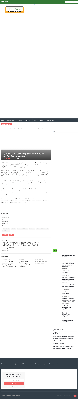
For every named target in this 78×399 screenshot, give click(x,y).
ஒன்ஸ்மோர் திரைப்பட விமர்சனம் (59, 330)
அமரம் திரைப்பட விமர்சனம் (58, 343)
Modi (38, 228)
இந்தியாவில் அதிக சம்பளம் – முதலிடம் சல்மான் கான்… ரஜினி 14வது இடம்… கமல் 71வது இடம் (68, 300)
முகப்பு (2, 120)
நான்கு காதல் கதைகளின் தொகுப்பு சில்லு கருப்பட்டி (67, 320)
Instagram (43, 364)
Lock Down (31, 228)
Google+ (30, 364)
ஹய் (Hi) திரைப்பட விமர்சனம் (59, 333)
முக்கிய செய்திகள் (10, 120)
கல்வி (35, 120)
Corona (13, 228)
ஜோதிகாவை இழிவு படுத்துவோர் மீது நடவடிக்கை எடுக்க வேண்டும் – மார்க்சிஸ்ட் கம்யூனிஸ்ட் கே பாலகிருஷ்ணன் (21, 245)
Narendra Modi (44, 228)
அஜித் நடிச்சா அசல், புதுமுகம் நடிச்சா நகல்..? (68, 255)
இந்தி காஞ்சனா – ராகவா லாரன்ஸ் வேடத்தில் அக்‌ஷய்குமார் (67, 314)
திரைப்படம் (28, 120)
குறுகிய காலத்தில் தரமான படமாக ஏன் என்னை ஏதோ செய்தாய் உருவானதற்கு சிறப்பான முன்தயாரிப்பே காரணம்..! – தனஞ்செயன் (64, 338)
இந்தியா (11, 128)
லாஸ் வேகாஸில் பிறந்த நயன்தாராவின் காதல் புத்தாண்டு (66, 307)
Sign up (14, 383)
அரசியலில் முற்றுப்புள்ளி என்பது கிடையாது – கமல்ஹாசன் (41, 263)
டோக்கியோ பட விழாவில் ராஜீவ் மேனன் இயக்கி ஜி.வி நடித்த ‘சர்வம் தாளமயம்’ (68, 279)
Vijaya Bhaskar (5, 230)
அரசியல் (20, 120)
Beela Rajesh (6, 228)
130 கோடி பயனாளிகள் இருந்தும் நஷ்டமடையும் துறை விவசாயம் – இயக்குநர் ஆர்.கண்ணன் (68, 264)
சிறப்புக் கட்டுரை (50, 120)
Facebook (9, 364)
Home (2, 128)
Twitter (18, 364)
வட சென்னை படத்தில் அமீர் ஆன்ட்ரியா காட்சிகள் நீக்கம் (68, 285)
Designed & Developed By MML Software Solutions (66, 395)
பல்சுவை (42, 120)
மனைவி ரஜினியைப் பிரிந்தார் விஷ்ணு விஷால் (68, 292)
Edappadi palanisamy (22, 228)
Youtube (56, 364)
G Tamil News (7, 158)
